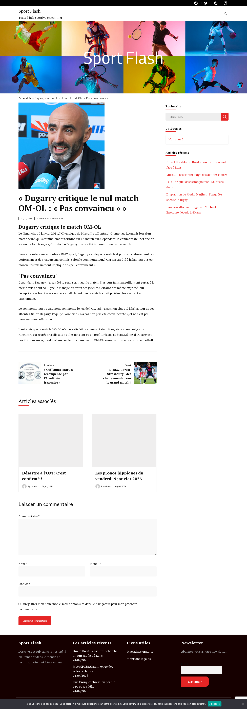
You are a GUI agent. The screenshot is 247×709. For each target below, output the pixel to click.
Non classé (176, 139)
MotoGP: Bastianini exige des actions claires (196, 175)
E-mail (95, 564)
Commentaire (28, 516)
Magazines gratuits (140, 651)
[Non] (242, 704)
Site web (24, 584)
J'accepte (214, 703)
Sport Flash (29, 11)
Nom (22, 564)
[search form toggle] (225, 14)
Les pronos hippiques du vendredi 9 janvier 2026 (119, 475)
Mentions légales (139, 659)
